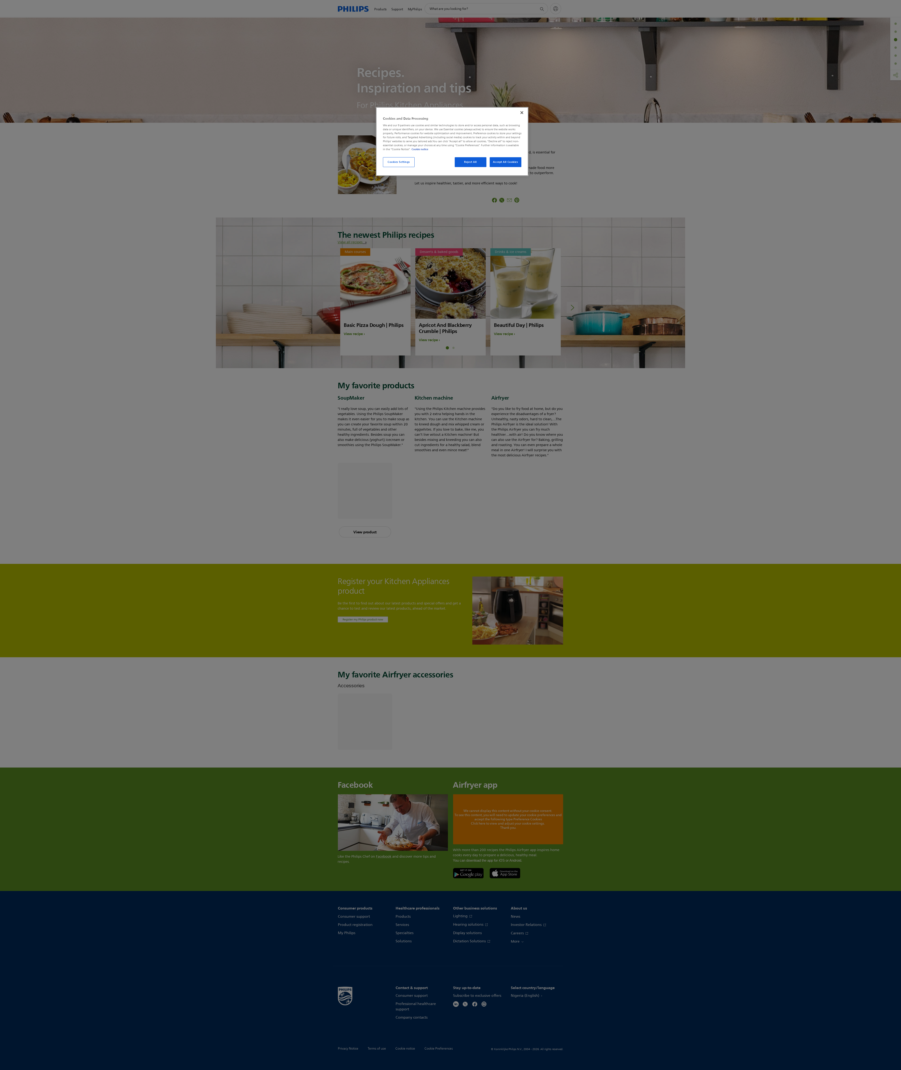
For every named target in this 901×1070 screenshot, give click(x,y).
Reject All (470, 162)
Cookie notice (420, 149)
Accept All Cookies (505, 162)
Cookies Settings (399, 162)
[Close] (522, 112)
